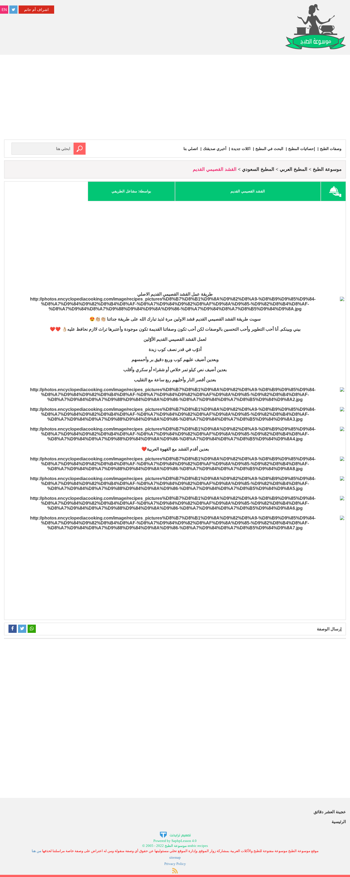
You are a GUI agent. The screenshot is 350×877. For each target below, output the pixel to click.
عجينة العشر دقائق (330, 811)
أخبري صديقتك (214, 148)
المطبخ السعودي (258, 169)
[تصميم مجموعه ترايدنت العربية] (175, 834)
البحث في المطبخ (269, 148)
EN (4, 9)
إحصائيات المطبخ (301, 148)
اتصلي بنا (190, 148)
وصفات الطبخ (331, 148)
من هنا (36, 851)
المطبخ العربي (293, 169)
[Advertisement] (175, 98)
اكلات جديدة (240, 148)
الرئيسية (339, 821)
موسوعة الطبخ (327, 169)
